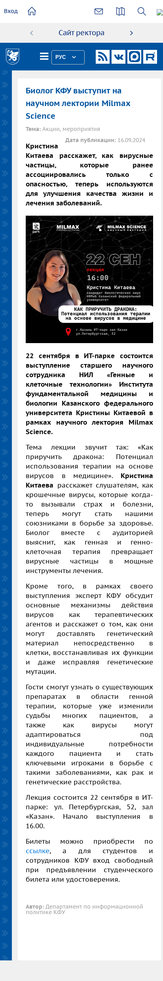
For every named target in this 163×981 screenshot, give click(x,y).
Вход (11, 11)
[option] (81, 33)
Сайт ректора (81, 32)
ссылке (37, 850)
